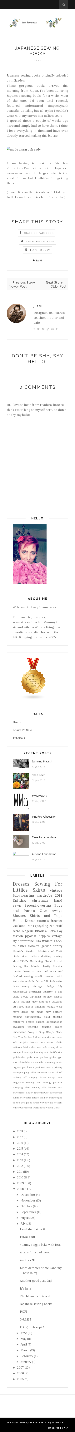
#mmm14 (48, 941)
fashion (18, 936)
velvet (43, 1102)
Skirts (39, 890)
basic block (20, 996)
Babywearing (23, 895)
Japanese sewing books (23, 75)
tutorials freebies (49, 921)
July (60, 986)
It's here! (26, 1288)
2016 (20, 1143)
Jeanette (41, 306)
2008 (20, 1189)
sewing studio (33, 976)
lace (30, 1062)
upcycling (41, 926)
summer (17, 1097)
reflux (33, 1072)
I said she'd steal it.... (34, 1229)
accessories (44, 1037)
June (24, 1333)
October (26, 1206)
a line (58, 991)
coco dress (46, 1042)
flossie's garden (39, 946)
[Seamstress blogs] (33, 699)
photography (33, 1016)
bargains (23, 1042)
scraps (52, 1077)
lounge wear (54, 1006)
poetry (49, 1067)
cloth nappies (22, 1001)
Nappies (44, 936)
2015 (20, 1148)
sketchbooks (54, 1021)
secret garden (35, 1021)
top (18, 1102)
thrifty (57, 946)
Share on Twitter (40, 241)
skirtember (18, 1092)
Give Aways (51, 910)
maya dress (20, 1011)
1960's (24, 961)
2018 (20, 1131)
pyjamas (30, 936)
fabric (39, 981)
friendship (27, 1052)
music (59, 1062)
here (10, 125)
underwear (19, 1032)
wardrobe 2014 (49, 895)
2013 (20, 1160)
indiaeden (18, 80)
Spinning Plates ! (42, 761)
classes (57, 996)
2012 (20, 1166)
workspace (39, 1107)
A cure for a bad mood (35, 1252)
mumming (49, 1062)
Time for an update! (44, 837)
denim (24, 981)
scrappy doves (37, 1077)
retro (16, 931)
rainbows (18, 1021)
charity (46, 966)
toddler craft (47, 1097)
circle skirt (20, 956)
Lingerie (28, 931)
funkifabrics (56, 1052)
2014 (20, 1154)
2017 (20, 1137)
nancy (25, 986)
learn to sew (32, 971)
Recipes (28, 1037)
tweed (58, 1026)
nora (53, 971)
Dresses (21, 884)
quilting (57, 1016)
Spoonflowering (38, 905)
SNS (35, 1037)
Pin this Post (40, 249)
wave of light (55, 1102)
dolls (31, 981)
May (23, 1338)
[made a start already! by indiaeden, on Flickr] (24, 149)
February (27, 1356)
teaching (33, 1026)
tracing (46, 1026)
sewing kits (33, 1082)
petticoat (40, 1067)
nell (46, 971)
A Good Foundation (44, 854)
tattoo (35, 1097)
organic (17, 1067)
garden (44, 1057)
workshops (26, 1107)
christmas (40, 900)
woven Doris (53, 1107)
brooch (34, 1042)
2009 (20, 1183)
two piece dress (30, 1102)
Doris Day (55, 931)
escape (17, 1052)
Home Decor (24, 920)
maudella (38, 1062)
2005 (20, 1379)
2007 (20, 1367)
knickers (40, 1006)
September (28, 1212)
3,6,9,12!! (25, 1319)
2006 (20, 1373)
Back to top (57, 1427)
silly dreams (49, 1087)
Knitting (19, 900)
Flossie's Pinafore (24, 951)
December (28, 1195)
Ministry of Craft (50, 951)
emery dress (55, 1047)
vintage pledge (43, 986)
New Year (18, 1037)
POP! (23, 1311)
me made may (41, 1011)
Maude (35, 966)
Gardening (36, 961)
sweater (26, 1097)
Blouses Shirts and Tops (37, 915)
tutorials (41, 931)
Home (17, 722)
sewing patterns (52, 1082)
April (24, 1344)
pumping (24, 1072)
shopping (18, 1087)
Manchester (20, 991)
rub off (58, 1072)
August (25, 1218)
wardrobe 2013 (30, 941)
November (28, 1200)
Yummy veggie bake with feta (40, 1244)
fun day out (41, 1052)
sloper (29, 1092)
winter (16, 1107)
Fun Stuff (55, 926)
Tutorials (19, 738)
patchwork (28, 1067)
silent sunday (32, 1087)
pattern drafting (40, 956)
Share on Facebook (39, 232)
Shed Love (38, 775)
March (25, 1350)
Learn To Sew (22, 730)
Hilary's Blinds (54, 1032)
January (26, 1362)
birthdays (36, 996)
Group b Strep (36, 1032)
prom (16, 1072)
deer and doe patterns (47, 1001)
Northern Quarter (40, 991)
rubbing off (20, 1077)
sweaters (18, 1026)
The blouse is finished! (35, 1296)
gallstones (32, 1057)
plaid (47, 1016)
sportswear (56, 1092)
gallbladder (19, 1057)
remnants (42, 1072)
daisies (26, 1047)
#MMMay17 (39, 796)
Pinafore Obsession (44, 816)
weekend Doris (23, 926)
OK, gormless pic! (32, 1327)
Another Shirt (29, 1260)
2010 (20, 1177)
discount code (39, 1047)
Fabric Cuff (27, 1237)
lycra (16, 986)
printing (58, 1067)
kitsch (23, 1062)
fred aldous (26, 1006)
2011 (19, 1171)
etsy (15, 1006)
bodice (47, 996)
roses (51, 1072)
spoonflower (41, 1092)
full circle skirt (53, 981)
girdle (52, 1057)
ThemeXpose (36, 1422)
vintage (56, 890)
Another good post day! (36, 1280)
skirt (60, 1087)
